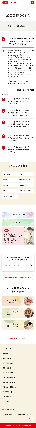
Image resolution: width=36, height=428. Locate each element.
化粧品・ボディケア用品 (25, 191)
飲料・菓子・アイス (24, 180)
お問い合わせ (7, 396)
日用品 (4, 191)
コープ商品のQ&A (8, 392)
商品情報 (5, 354)
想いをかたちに (7, 358)
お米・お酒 (5, 185)
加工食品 (5, 180)
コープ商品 (13, 2)
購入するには (7, 368)
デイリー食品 (6, 174)
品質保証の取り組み (9, 382)
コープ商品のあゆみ (9, 377)
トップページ (7, 349)
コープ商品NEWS (8, 363)
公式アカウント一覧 (17, 338)
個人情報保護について (23, 414)
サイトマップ (7, 401)
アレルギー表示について (10, 387)
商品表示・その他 (7, 196)
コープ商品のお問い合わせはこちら (17, 277)
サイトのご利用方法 (7, 414)
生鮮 (20, 174)
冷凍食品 (21, 185)
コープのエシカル (8, 373)
